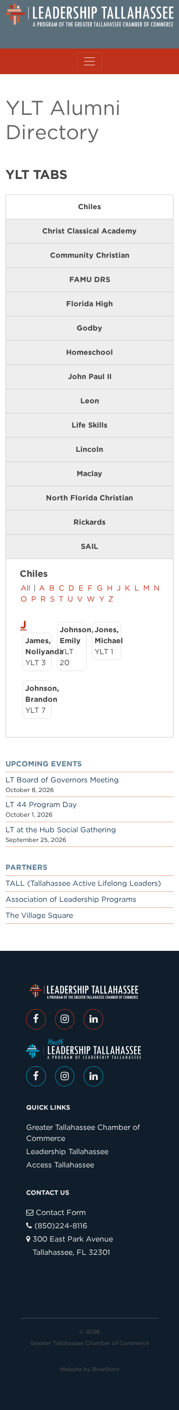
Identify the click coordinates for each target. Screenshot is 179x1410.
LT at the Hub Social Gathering (61, 829)
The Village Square (39, 915)
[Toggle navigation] (89, 61)
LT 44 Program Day (41, 804)
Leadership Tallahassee (67, 1151)
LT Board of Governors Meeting (62, 780)
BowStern (105, 1369)
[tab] (89, 207)
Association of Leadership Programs (71, 899)
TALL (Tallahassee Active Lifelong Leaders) (83, 883)
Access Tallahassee (60, 1165)
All (25, 588)
